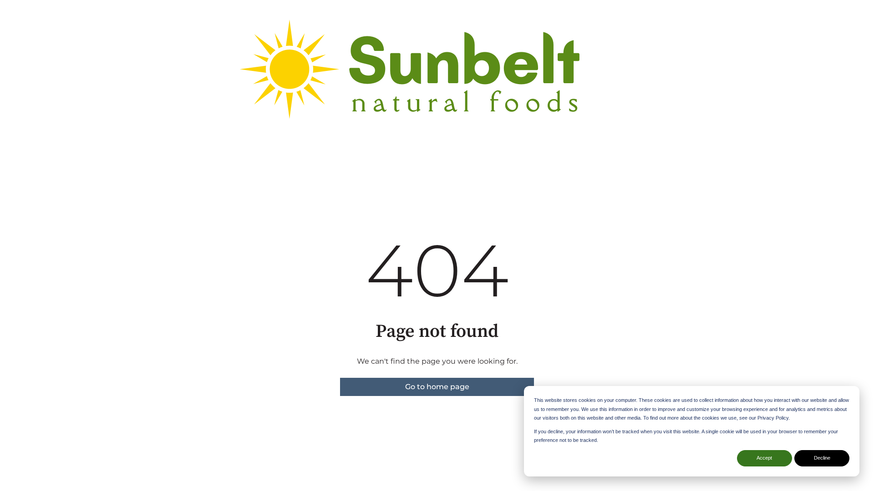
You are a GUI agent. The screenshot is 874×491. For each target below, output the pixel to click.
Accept (764, 458)
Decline (822, 458)
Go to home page (437, 386)
